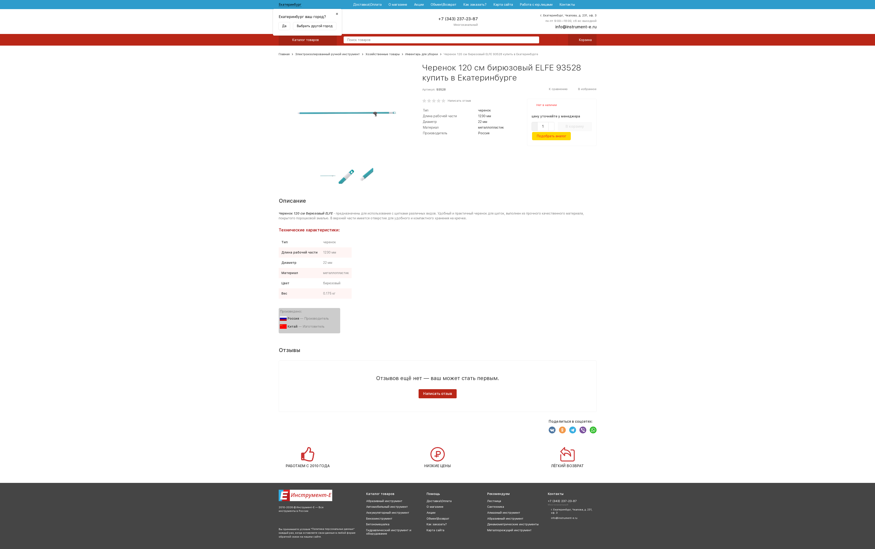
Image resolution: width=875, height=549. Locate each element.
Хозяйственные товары (382, 54)
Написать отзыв (459, 100)
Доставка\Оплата (367, 5)
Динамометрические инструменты (513, 524)
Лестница (494, 501)
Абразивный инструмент (384, 501)
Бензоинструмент (379, 518)
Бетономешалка (377, 524)
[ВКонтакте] (552, 430)
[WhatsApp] (593, 430)
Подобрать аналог (551, 136)
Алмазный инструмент (503, 512)
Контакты (567, 5)
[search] (534, 40)
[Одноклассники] (562, 430)
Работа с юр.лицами (536, 5)
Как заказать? (474, 5)
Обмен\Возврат (443, 5)
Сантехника (495, 506)
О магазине (398, 5)
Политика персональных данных (332, 529)
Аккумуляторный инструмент (387, 512)
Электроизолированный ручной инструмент (327, 54)
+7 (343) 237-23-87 (458, 18)
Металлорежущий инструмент (509, 530)
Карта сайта (503, 5)
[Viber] (582, 430)
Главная (284, 54)
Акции (419, 5)
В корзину (575, 126)
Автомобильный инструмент (387, 506)
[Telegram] (572, 430)
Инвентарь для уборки (421, 54)
